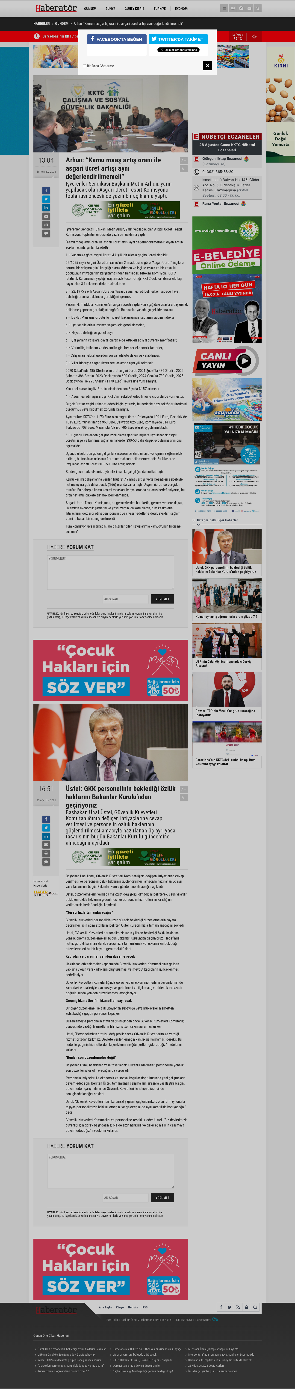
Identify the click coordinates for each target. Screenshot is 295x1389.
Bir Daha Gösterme (100, 66)
